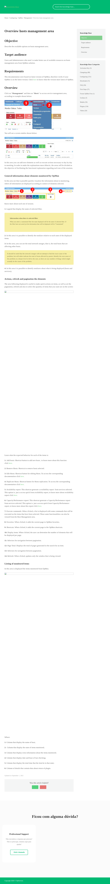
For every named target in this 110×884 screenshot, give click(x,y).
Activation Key (84, 68)
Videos (82, 110)
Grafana (82, 98)
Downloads (83, 81)
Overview (84, 52)
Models (82, 102)
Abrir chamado (19, 852)
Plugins (82, 106)
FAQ (81, 85)
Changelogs (83, 72)
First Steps (83, 89)
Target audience (86, 42)
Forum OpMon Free (86, 93)
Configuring (83, 77)
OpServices (19, 881)
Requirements (85, 47)
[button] (35, 787)
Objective (84, 38)
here (35, 80)
